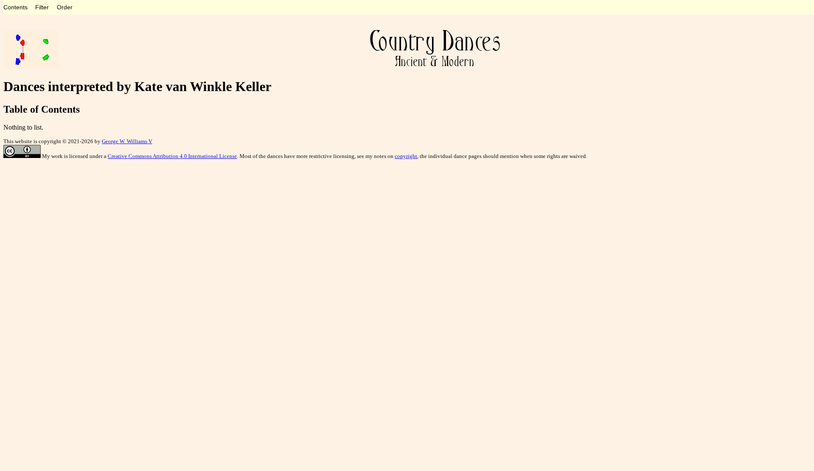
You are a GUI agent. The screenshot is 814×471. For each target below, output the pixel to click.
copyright (406, 156)
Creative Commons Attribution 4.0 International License (172, 156)
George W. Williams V (127, 141)
